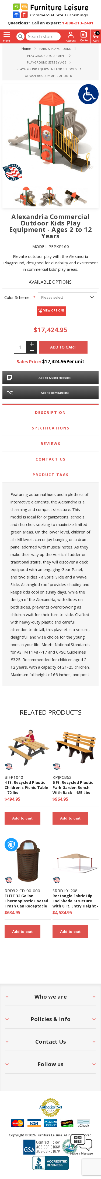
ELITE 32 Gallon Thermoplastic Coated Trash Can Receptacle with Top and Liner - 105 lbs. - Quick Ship (26, 906)
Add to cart (63, 347)
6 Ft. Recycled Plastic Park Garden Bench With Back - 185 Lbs (73, 787)
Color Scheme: (17, 297)
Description (50, 412)
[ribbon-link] (9, 766)
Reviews (51, 443)
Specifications (50, 428)
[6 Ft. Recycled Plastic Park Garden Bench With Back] (76, 747)
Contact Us (51, 459)
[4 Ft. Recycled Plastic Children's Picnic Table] (28, 747)
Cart (97, 33)
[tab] (50, 412)
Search (20, 36)
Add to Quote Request (55, 377)
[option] (25, 197)
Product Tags (51, 474)
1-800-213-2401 (77, 22)
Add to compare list (55, 392)
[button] (81, 1155)
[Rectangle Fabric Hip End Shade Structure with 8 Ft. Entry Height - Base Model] (76, 861)
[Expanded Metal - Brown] (28, 861)
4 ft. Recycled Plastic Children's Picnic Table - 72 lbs (26, 787)
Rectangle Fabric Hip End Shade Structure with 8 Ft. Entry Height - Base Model (76, 903)
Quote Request (84, 36)
